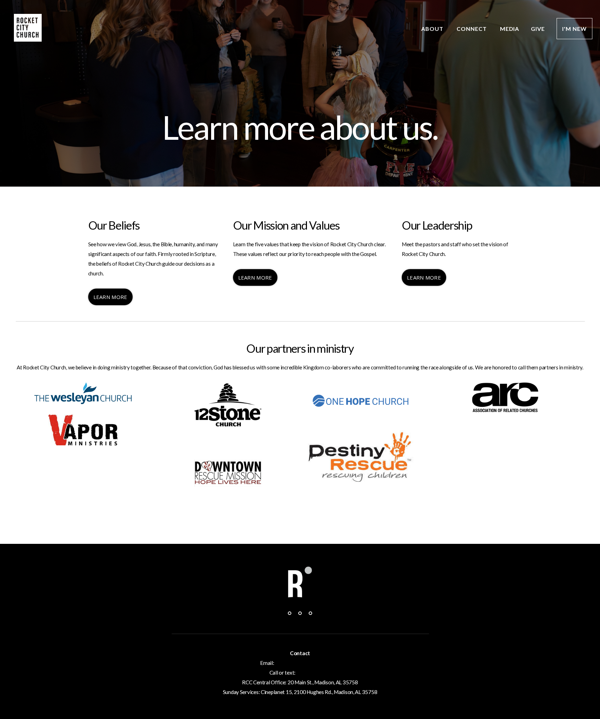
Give (538, 28)
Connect (472, 28)
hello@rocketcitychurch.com (307, 663)
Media (509, 28)
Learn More (110, 296)
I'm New (574, 28)
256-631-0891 (314, 672)
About (433, 28)
